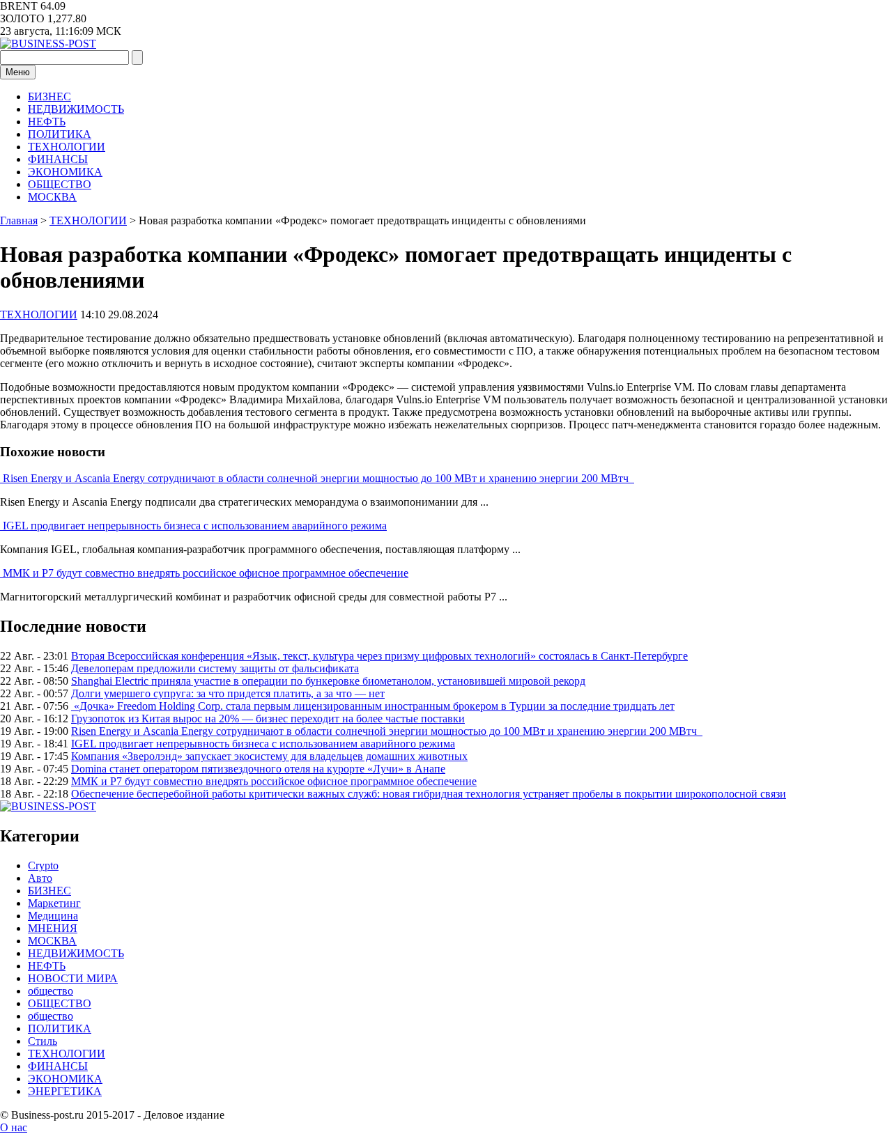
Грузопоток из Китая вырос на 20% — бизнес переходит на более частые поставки (268, 718)
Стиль (42, 1041)
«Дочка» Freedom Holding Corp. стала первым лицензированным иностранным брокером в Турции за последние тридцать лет (373, 706)
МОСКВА (52, 197)
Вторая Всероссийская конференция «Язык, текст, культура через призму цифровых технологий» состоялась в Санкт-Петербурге (379, 656)
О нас (13, 1127)
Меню (18, 72)
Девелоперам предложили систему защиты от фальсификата (215, 668)
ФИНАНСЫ (58, 159)
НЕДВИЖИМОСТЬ (76, 109)
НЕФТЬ (47, 121)
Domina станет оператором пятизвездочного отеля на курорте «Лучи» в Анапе (258, 769)
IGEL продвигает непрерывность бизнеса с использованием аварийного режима (195, 525)
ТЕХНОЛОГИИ (66, 147)
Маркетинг (54, 903)
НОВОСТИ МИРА (73, 978)
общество (50, 991)
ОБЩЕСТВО (59, 184)
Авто (40, 878)
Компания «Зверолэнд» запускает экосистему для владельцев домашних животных (269, 756)
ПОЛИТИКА (59, 134)
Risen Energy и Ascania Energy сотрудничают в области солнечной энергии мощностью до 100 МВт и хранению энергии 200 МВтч (318, 478)
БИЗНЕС (49, 96)
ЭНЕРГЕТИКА (65, 1091)
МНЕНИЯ (52, 928)
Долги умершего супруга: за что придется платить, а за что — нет (228, 693)
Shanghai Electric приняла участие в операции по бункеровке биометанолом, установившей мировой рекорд (328, 681)
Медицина (53, 916)
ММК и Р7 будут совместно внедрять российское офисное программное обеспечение (205, 573)
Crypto (43, 865)
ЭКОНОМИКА (65, 172)
